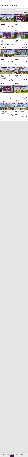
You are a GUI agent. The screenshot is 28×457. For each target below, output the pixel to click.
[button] (1, 18)
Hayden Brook (3, 40)
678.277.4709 (3, 78)
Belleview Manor (4, 111)
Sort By (15, 9)
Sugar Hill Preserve (4, 94)
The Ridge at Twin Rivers (19, 40)
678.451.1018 (2, 113)
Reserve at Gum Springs (19, 94)
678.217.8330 (2, 59)
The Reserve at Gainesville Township (5, 76)
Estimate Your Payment (24, 47)
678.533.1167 (16, 24)
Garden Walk (17, 57)
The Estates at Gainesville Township (19, 112)
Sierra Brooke (17, 22)
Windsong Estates (4, 22)
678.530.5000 (3, 24)
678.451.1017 (2, 42)
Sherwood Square (18, 75)
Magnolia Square (4, 57)
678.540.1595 (16, 42)
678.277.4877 (16, 77)
